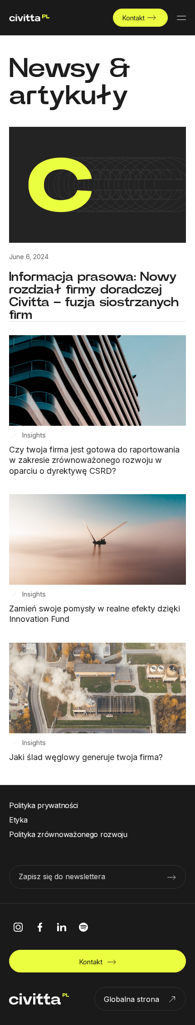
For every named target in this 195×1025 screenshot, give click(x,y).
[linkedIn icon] (62, 927)
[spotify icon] (83, 927)
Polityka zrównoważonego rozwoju (68, 834)
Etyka (18, 819)
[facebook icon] (40, 927)
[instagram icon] (18, 927)
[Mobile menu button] (181, 17)
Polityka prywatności (43, 805)
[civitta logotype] (29, 17)
